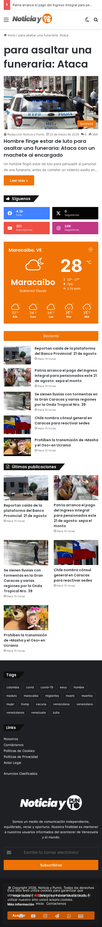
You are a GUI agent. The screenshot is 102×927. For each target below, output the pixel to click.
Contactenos (56, 903)
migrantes (52, 695)
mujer (10, 704)
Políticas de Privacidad (21, 757)
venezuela (38, 712)
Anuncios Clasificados (20, 773)
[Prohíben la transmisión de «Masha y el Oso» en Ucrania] (17, 447)
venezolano (84, 704)
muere (70, 695)
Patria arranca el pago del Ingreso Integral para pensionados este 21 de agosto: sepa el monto (66, 375)
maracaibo (31, 695)
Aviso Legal (12, 763)
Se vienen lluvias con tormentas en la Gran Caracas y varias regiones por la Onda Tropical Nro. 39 (66, 399)
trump (25, 704)
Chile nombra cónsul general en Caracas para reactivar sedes (63, 420)
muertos (87, 695)
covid (30, 687)
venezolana (61, 704)
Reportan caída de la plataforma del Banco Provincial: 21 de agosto (66, 351)
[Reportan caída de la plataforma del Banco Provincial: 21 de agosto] (17, 355)
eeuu (63, 687)
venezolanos (15, 712)
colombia (12, 687)
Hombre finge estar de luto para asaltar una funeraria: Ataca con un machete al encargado (49, 148)
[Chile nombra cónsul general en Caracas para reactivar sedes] (17, 424)
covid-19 (47, 687)
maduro (11, 695)
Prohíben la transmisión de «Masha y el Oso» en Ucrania (66, 443)
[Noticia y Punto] (32, 20)
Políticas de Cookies (19, 751)
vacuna (41, 704)
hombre (79, 687)
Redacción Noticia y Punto (25, 134)
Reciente (51, 336)
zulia (56, 712)
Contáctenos (14, 745)
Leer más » (19, 180)
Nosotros (11, 739)
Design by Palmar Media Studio (63, 896)
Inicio (11, 35)
